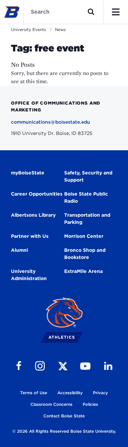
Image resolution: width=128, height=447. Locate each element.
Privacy (100, 392)
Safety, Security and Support (88, 176)
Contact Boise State (64, 415)
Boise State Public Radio (86, 197)
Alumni (19, 250)
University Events (28, 29)
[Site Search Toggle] (91, 12)
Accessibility (70, 392)
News (60, 29)
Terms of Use (33, 392)
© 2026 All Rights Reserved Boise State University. (64, 431)
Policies (90, 404)
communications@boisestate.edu (50, 122)
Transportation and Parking (87, 218)
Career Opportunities (36, 194)
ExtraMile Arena (83, 271)
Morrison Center (83, 236)
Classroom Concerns (51, 404)
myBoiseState (27, 172)
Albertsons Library (33, 215)
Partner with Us (29, 236)
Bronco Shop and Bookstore (84, 253)
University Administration (29, 274)
